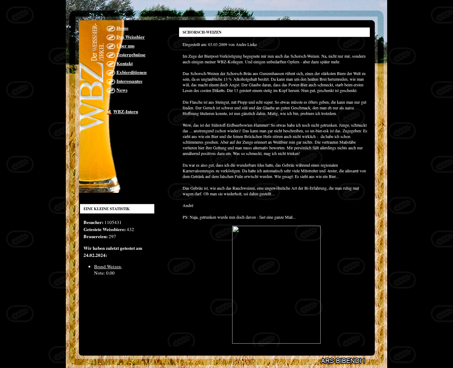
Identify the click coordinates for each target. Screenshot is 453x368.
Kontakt (124, 63)
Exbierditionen (131, 72)
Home (122, 27)
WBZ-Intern (125, 111)
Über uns (125, 45)
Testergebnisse (130, 54)
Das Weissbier (130, 36)
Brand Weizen (107, 266)
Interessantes (129, 81)
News (121, 89)
